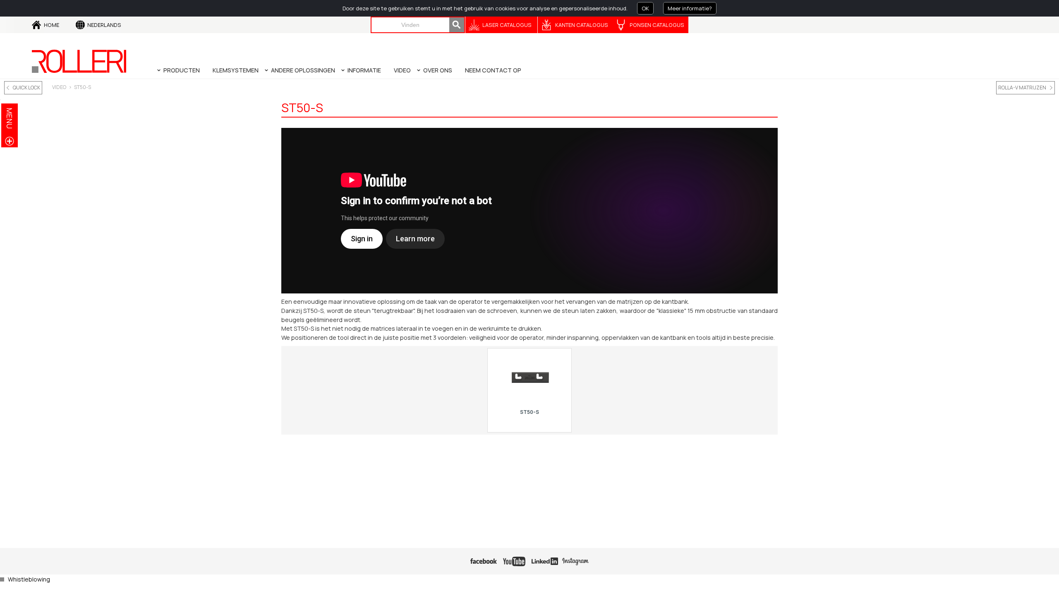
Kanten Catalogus (581, 25)
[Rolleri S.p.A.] (79, 61)
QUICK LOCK (26, 87)
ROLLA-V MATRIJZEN (1022, 87)
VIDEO (59, 87)
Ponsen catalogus (657, 25)
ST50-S (82, 87)
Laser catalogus (507, 25)
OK (645, 8)
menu (9, 118)
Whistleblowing (29, 579)
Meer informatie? (690, 8)
